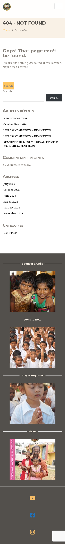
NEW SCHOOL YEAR (15, 118)
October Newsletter (15, 124)
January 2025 (11, 207)
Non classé (10, 233)
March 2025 (10, 201)
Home (6, 30)
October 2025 (11, 189)
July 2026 (9, 183)
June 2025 (9, 195)
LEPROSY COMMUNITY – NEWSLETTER (27, 130)
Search (7, 91)
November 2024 (13, 213)
